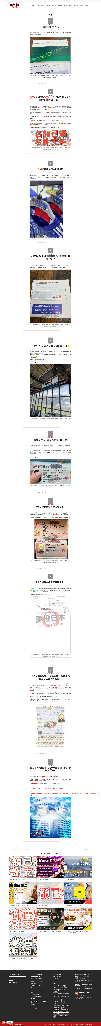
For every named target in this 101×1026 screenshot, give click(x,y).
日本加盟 (59, 999)
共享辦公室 (55, 987)
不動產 (63, 985)
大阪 (54, 989)
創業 (59, 987)
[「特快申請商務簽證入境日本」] (50, 501)
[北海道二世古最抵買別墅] (78, 867)
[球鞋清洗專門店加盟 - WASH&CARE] (23, 867)
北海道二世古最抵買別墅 (70, 879)
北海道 (65, 987)
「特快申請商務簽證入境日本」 (50, 507)
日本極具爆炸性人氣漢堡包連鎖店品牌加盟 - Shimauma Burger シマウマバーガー (77, 932)
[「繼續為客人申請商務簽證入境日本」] (50, 434)
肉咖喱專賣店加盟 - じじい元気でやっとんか (19, 905)
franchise (55, 985)
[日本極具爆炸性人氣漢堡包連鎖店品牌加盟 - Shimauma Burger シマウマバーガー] (78, 919)
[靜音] (59, 237)
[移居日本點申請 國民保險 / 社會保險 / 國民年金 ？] (50, 250)
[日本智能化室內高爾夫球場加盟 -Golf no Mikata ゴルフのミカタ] (50, 919)
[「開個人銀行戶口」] (50, 21)
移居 (57, 1013)
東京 (54, 1011)
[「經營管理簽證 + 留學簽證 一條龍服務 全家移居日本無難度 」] (50, 670)
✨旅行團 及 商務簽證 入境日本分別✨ (50, 346)
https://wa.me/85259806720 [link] (43, 362)
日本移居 (55, 1007)
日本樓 (55, 1005)
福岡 (54, 1013)
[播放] (31, 237)
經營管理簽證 (56, 1015)
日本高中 (55, 1009)
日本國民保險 (56, 1001)
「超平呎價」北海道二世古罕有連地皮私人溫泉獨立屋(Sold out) (22, 959)
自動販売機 (66, 1015)
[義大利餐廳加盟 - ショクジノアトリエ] (78, 893)
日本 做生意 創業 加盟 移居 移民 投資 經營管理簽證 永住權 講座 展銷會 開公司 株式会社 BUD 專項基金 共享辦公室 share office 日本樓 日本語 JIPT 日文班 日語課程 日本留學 (61, 995)
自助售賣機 (61, 1015)
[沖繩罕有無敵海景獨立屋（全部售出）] (23, 919)
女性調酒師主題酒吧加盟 (43, 879)
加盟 (62, 987)
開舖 (54, 1017)
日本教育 (64, 1003)
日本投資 (60, 1003)
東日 (57, 1011)
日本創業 (55, 999)
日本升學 (63, 999)
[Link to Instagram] (91, 1)
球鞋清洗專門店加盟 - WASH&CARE (17, 879)
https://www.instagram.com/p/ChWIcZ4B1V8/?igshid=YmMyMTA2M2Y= (46, 788)
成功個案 (48, 437)
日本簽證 (63, 1007)
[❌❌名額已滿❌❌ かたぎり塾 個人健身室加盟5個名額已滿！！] (50, 91)
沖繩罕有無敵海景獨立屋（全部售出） (17, 931)
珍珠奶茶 (67, 1011)
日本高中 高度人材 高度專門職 (63, 1009)
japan (59, 985)
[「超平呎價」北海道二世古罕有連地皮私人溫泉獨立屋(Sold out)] (23, 945)
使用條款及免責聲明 (13, 982)
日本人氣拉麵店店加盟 (42, 905)
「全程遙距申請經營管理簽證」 (50, 582)
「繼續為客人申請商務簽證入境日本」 (50, 440)
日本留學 (63, 1005)
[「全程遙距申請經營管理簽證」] (50, 576)
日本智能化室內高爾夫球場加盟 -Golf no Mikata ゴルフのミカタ (50, 932)
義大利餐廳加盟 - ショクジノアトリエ (73, 905)
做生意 (66, 985)
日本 (64, 989)
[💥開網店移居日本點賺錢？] (50, 163)
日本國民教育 (61, 1001)
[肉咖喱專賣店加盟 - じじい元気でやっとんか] (23, 893)
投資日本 (60, 989)
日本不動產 (55, 991)
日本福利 (67, 1005)
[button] (46, 209)
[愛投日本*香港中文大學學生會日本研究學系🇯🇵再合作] (50, 762)
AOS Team (45, 83)
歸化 (60, 1011)
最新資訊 (50, 24)
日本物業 (58, 1005)
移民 (60, 1013)
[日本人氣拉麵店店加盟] (50, 893)
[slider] (45, 237)
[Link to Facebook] (89, 1)
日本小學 (66, 1001)
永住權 (63, 1011)
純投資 (63, 1013)
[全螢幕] (62, 237)
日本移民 (59, 1007)
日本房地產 (55, 1003)
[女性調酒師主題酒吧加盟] (50, 867)
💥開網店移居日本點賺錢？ (50, 169)
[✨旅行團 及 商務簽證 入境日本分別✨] (50, 340)
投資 (57, 989)
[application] (46, 209)
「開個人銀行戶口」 (50, 26)
